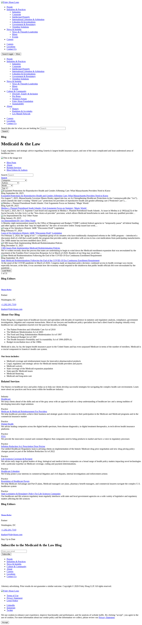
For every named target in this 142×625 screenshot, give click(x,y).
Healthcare (6, 399)
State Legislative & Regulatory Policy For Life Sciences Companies (30, 494)
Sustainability (18, 104)
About (9, 106)
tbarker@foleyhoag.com (11, 309)
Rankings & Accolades (22, 111)
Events (15, 37)
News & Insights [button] (14, 29)
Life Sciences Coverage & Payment (16, 459)
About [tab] (9, 165)
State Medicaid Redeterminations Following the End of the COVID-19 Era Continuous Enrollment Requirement (50, 260)
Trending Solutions (20, 27)
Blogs (14, 34)
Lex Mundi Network (21, 114)
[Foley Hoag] (10, 591)
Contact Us (12, 49)
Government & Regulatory (24, 24)
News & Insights (14, 81)
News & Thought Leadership (25, 32)
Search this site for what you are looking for (20, 128)
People (10, 7)
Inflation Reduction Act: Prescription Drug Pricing (23, 446)
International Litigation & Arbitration (28, 19)
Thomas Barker (6, 289)
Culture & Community (16, 91)
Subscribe (6, 554)
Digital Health (7, 424)
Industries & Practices (16, 61)
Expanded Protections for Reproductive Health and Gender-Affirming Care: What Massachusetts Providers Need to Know (54, 195)
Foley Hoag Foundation (22, 101)
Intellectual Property (21, 17)
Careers (10, 39)
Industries (16, 12)
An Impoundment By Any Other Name (18, 220)
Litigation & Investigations (24, 22)
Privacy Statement (14, 598)
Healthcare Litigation (10, 471)
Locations (11, 46)
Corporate (16, 14)
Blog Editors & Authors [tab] (17, 170)
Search (4, 175)
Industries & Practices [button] (16, 9)
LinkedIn (11, 605)
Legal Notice (12, 600)
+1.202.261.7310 (8, 304)
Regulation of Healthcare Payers (15, 481)
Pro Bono (16, 96)
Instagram (11, 608)
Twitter (10, 610)
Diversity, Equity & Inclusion (25, 94)
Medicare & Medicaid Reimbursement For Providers (24, 411)
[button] (7, 54)
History (15, 109)
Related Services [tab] (14, 167)
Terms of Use (12, 595)
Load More (6, 271)
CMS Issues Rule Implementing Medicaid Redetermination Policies (30, 248)
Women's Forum (19, 99)
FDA (3, 436)
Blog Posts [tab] (11, 162)
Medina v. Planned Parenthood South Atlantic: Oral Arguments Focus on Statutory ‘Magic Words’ (44, 208)
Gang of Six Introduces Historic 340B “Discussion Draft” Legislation (31, 233)
